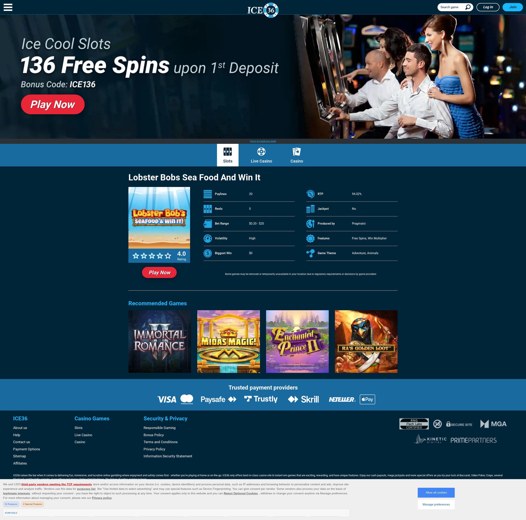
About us (20, 428)
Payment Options (26, 449)
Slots (227, 161)
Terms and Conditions (161, 442)
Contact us (21, 442)
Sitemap (19, 456)
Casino (297, 161)
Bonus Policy (154, 435)
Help (16, 435)
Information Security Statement (168, 456)
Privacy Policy (154, 449)
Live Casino (261, 161)
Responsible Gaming (160, 428)
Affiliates (20, 463)
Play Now (159, 273)
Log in (488, 7)
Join (512, 7)
